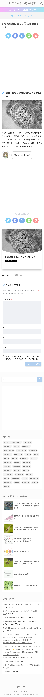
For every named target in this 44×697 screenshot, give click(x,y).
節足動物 (19, 474)
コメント (7, 299)
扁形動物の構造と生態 (10, 661)
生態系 (7, 470)
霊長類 (25, 482)
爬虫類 (16, 466)
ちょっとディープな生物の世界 (21, 9)
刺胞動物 (26, 446)
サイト (5, 347)
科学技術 (8, 474)
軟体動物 (34, 478)
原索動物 (8, 454)
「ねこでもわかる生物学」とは (13, 634)
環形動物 (27, 466)
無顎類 (7, 466)
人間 (17, 446)
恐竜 (6, 458)
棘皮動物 (8, 462)
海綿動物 (27, 462)
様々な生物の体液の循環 (11, 618)
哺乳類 (18, 454)
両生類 (7, 446)
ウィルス (27, 442)
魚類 (35, 482)
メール (5, 337)
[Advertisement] (22, 64)
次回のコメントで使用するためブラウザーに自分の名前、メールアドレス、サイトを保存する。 (23, 357)
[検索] (39, 379)
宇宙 (28, 454)
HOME (23, 686)
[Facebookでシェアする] (15, 36)
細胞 (29, 474)
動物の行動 (9, 450)
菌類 (24, 478)
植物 (17, 462)
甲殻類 (17, 470)
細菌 (6, 478)
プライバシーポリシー (22, 691)
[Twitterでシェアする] (8, 36)
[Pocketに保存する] (36, 36)
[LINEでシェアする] (29, 36)
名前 (4, 327)
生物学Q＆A (17, 275)
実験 (36, 454)
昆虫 (14, 458)
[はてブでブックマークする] (22, 36)
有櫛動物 (24, 458)
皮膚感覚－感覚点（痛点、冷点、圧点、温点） (18, 665)
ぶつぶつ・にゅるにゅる (12, 442)
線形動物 (15, 478)
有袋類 (34, 458)
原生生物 (33, 450)
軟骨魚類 (8, 482)
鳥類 (7, 486)
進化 (16, 482)
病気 (26, 470)
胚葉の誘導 (6, 672)
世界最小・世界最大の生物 (12, 621)
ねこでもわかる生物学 (22, 3)
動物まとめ (21, 450)
